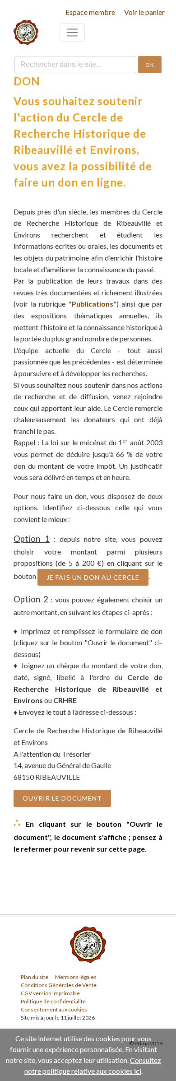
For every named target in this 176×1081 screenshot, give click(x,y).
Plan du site (34, 977)
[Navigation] (72, 32)
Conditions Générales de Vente (59, 985)
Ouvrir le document (62, 798)
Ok (149, 64)
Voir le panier (144, 12)
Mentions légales (76, 977)
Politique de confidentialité (53, 1001)
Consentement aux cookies (54, 1009)
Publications (92, 303)
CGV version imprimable (50, 993)
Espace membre (90, 12)
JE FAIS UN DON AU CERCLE (92, 577)
